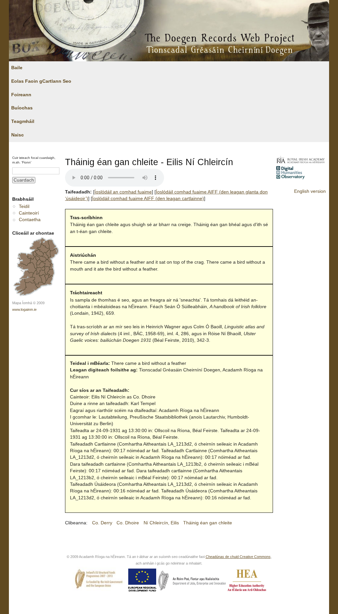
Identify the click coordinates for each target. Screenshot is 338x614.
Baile (16, 67)
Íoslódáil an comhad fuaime (123, 192)
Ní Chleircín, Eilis (161, 522)
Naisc (17, 134)
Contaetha (30, 219)
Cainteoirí (29, 213)
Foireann (21, 94)
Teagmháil (22, 121)
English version (310, 191)
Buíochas (22, 107)
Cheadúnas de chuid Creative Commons (238, 557)
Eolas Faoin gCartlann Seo (41, 81)
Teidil (24, 206)
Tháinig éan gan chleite (207, 522)
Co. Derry (102, 522)
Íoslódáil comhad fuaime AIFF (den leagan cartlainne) (148, 198)
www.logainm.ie (24, 309)
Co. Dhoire (128, 522)
